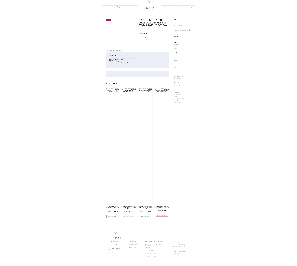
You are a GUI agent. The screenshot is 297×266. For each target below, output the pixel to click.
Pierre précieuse (178, 76)
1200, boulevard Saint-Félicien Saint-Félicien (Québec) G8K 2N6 (153, 246)
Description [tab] (110, 50)
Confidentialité (133, 247)
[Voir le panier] (192, 7)
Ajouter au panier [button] (113, 216)
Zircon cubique (178, 78)
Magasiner (120, 7)
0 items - (178, 25)
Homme (176, 48)
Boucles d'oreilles (179, 86)
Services (166, 7)
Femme (176, 46)
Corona (176, 56)
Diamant (176, 68)
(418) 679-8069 (151, 250)
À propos (132, 7)
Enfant (176, 44)
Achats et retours (133, 244)
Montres (176, 100)
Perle (175, 72)
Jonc (175, 96)
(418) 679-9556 (151, 253)
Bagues (176, 84)
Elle (175, 58)
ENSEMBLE (177, 94)
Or (175, 70)
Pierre (176, 74)
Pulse (175, 60)
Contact (177, 7)
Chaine (176, 90)
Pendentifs (177, 102)
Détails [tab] (118, 50)
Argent (176, 65)
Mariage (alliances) (179, 98)
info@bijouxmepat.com (151, 256)
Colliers (176, 92)
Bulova (176, 54)
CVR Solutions (184, 263)
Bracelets (176, 88)
